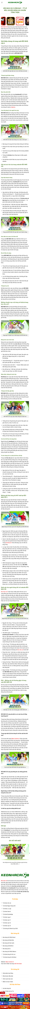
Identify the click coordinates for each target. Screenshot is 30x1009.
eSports (13, 107)
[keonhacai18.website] (15, 2)
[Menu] (2, 2)
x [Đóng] (2, 992)
